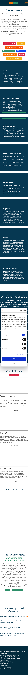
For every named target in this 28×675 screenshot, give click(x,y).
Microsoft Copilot (10, 43)
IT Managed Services (17, 590)
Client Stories (14, 375)
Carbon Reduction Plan (6, 669)
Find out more (14, 410)
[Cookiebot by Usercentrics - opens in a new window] (20, 310)
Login (11, 3)
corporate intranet (18, 243)
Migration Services (10, 54)
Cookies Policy (4, 665)
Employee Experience (14, 58)
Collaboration (21, 51)
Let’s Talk (15, 3)
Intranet (21, 54)
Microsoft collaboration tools (11, 185)
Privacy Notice (4, 663)
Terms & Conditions (5, 667)
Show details (20, 354)
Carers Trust (5, 433)
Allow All (14, 358)
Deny (14, 363)
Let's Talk (7, 590)
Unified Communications (14, 47)
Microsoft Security (8, 103)
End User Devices (8, 51)
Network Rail (5, 468)
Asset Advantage (7, 396)
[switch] (24, 339)
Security (21, 43)
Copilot (19, 74)
